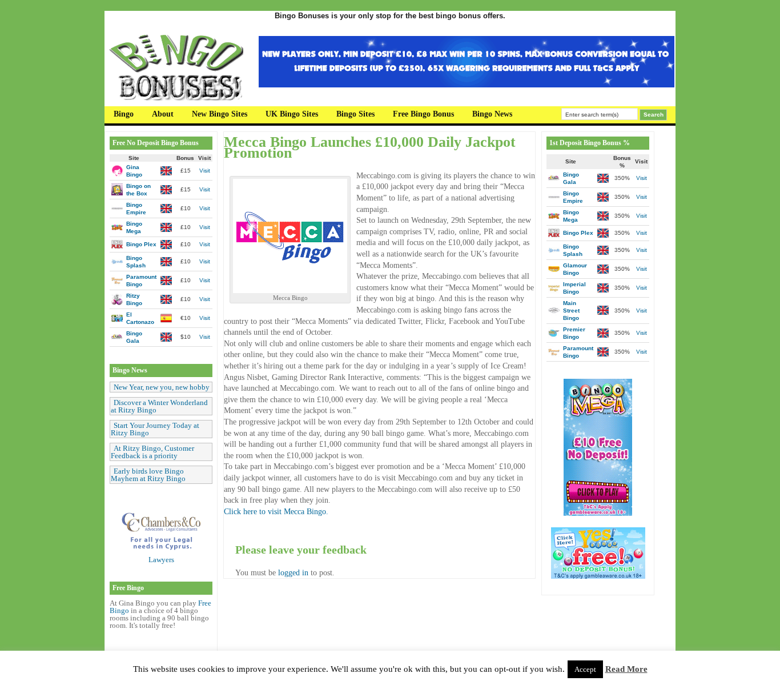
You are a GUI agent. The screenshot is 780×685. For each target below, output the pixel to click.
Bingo (124, 114)
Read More (626, 669)
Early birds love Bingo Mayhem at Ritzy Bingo (148, 475)
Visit (204, 170)
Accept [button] (585, 669)
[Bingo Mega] (598, 513)
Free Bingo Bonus (423, 114)
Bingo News (492, 114)
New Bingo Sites (219, 114)
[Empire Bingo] (466, 85)
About (163, 114)
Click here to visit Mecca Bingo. (276, 511)
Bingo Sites (355, 114)
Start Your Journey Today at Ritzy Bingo (155, 429)
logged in (293, 572)
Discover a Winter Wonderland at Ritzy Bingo (159, 406)
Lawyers (161, 559)
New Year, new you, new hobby (162, 387)
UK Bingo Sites (292, 114)
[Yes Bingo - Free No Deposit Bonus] (598, 576)
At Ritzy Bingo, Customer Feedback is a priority (152, 452)
